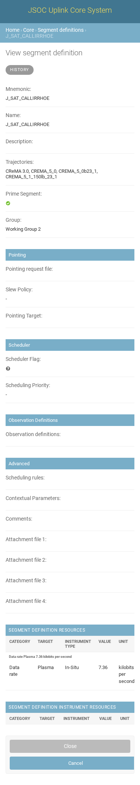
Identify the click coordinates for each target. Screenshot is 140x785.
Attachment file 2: (26, 560)
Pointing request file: (29, 269)
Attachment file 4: (26, 601)
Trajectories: (20, 162)
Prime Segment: (24, 194)
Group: (13, 220)
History (19, 69)
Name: (13, 115)
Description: (19, 141)
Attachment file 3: (26, 580)
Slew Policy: (19, 289)
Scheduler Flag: (23, 359)
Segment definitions (61, 30)
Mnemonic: (18, 89)
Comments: (19, 519)
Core (28, 30)
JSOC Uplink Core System (70, 10)
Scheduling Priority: (28, 385)
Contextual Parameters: (33, 498)
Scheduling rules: (25, 478)
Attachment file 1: (26, 539)
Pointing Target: (24, 316)
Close (70, 746)
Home (12, 30)
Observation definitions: (33, 434)
